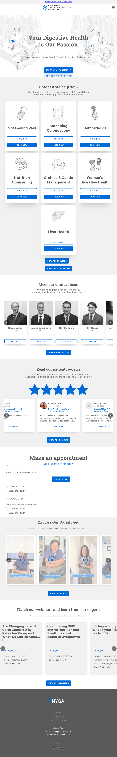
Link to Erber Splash (108, 756)
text (53, 75)
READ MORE (13, 426)
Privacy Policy (58, 716)
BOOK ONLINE (61, 479)
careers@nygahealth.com (58, 734)
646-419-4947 (17, 491)
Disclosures (58, 713)
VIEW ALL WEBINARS (58, 683)
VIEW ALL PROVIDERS (58, 352)
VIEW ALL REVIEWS (58, 440)
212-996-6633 (17, 486)
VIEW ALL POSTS (58, 593)
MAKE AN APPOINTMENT (58, 70)
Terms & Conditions (58, 720)
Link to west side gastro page (86, 756)
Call (46, 75)
